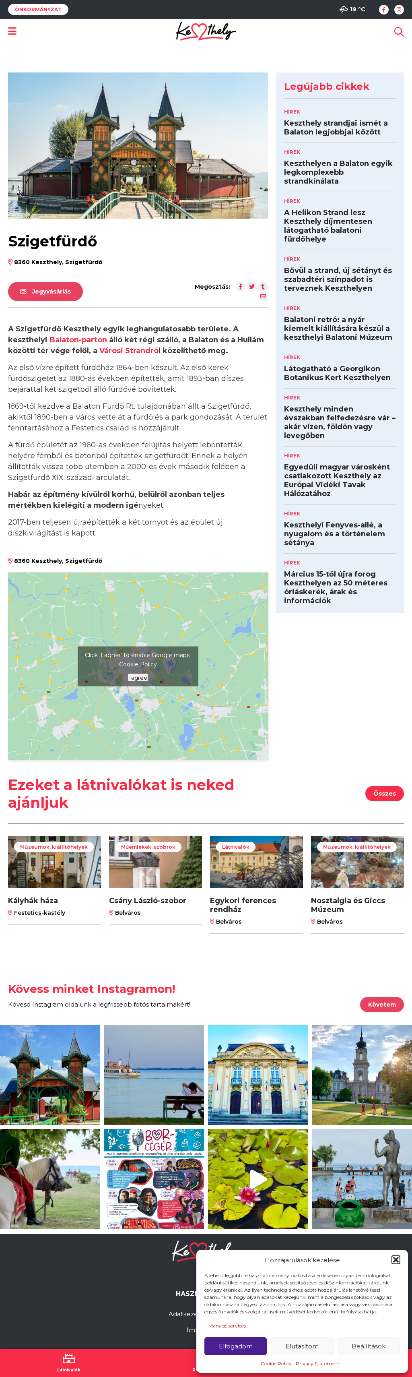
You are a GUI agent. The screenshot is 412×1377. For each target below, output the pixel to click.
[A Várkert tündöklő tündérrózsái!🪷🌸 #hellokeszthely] (258, 1179)
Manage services (227, 1326)
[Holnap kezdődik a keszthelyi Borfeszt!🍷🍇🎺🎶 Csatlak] (154, 1179)
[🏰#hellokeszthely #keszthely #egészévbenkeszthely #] (50, 1075)
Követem (382, 1004)
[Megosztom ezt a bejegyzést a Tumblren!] (263, 287)
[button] (396, 1260)
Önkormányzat (38, 9)
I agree (137, 677)
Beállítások (368, 1346)
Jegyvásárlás (51, 291)
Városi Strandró (129, 350)
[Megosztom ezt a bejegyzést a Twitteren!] (252, 287)
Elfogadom (236, 1346)
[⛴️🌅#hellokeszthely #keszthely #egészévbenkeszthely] (154, 1075)
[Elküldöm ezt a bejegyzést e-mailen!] (263, 296)
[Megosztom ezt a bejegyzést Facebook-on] (240, 287)
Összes (384, 793)
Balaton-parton (78, 339)
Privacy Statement (318, 1363)
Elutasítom (302, 1346)
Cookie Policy (276, 1363)
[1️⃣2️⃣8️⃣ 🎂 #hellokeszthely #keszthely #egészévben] (258, 1075)
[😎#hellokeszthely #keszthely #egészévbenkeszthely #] (50, 1179)
